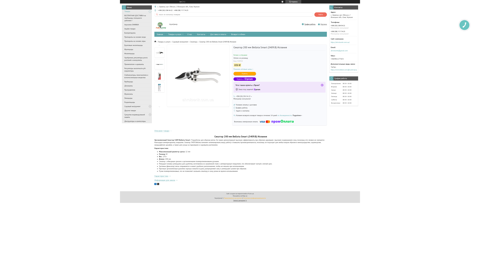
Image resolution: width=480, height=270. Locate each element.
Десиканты (128, 86)
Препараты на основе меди (135, 37)
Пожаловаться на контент (233, 198)
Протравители (129, 90)
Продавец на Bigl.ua (240, 196)
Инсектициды (129, 53)
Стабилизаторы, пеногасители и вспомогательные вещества (136, 76)
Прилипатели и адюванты (134, 64)
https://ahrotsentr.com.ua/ (340, 42)
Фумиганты (128, 94)
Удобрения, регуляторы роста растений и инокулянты (136, 58)
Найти (320, 15)
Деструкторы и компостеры (135, 121)
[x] (158, 184)
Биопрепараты (130, 33)
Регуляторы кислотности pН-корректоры (135, 69)
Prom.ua (251, 193)
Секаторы (193, 42)
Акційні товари (129, 29)
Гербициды (128, 81)
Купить (245, 73)
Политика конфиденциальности (254, 198)
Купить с (240, 79)
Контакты (201, 34)
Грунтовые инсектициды (133, 45)
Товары (127, 11)
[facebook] (155, 184)
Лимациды (128, 98)
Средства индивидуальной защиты (134, 116)
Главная (160, 34)
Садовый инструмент (132, 106)
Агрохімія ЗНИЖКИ (131, 25)
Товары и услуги (174, 34)
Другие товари (130, 110)
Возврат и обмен (238, 34)
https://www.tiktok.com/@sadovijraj (344, 70)
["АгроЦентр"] (160, 24)
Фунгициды (128, 49)
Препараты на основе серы (135, 41)
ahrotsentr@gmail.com (339, 51)
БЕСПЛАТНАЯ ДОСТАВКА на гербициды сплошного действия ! (135, 18)
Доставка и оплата (218, 34)
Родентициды (129, 102)
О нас (189, 34)
